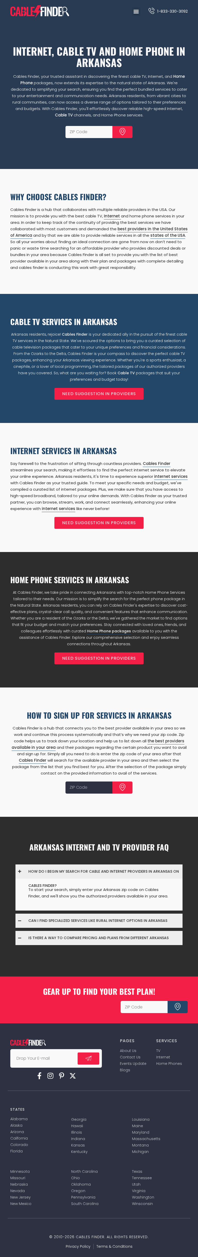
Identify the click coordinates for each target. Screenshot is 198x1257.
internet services (171, 476)
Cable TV (64, 115)
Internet (112, 216)
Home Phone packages (109, 631)
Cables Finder (75, 334)
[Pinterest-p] (61, 1075)
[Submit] (122, 132)
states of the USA (167, 235)
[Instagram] (50, 1075)
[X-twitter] (72, 1075)
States (17, 1109)
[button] (136, 11)
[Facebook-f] (39, 1075)
